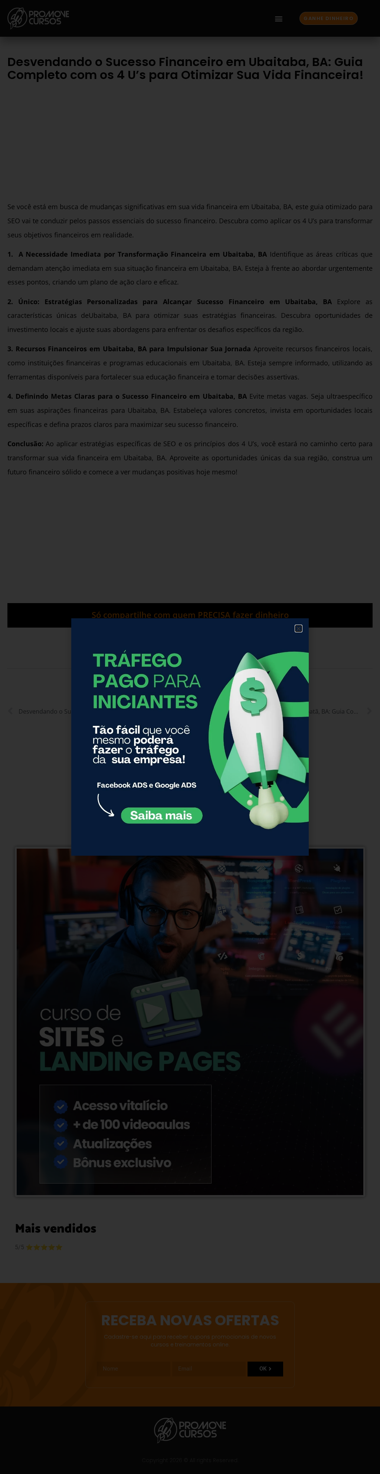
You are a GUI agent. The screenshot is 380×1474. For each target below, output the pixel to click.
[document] (190, 737)
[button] (298, 628)
